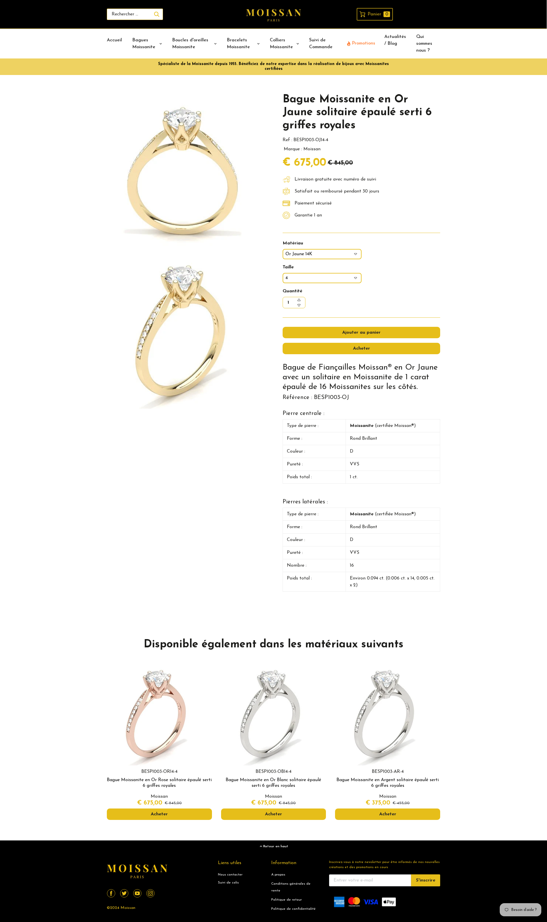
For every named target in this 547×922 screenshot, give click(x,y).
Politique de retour (286, 899)
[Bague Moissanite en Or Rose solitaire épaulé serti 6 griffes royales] (159, 713)
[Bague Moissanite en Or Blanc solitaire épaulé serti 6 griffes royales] (273, 713)
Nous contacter (230, 874)
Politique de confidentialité (293, 909)
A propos (278, 874)
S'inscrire (425, 880)
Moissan (128, 908)
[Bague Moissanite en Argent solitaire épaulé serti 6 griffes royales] (387, 713)
